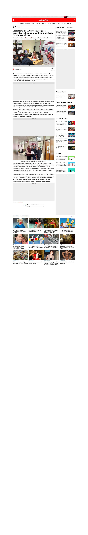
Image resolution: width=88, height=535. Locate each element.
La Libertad (21, 202)
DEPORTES (50, 23)
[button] (13, 20)
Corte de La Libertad (29, 37)
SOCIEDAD (38, 23)
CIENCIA (46, 23)
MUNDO (42, 23)
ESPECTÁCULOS (56, 23)
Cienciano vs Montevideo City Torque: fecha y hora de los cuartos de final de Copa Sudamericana (61, 107)
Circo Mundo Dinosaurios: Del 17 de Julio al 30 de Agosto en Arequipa (61, 148)
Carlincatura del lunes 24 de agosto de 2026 (61, 96)
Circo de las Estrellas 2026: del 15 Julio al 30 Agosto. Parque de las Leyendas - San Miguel (61, 123)
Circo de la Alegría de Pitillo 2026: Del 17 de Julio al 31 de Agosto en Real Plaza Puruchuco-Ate (61, 142)
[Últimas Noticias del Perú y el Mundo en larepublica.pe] (44, 20)
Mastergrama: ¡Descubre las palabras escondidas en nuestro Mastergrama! (62, 158)
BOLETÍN (69, 23)
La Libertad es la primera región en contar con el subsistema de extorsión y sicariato (61, 39)
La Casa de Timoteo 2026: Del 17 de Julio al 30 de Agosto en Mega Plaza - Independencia (61, 136)
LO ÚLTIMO (19, 23)
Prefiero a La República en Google (33, 205)
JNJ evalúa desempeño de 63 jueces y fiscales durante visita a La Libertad (61, 45)
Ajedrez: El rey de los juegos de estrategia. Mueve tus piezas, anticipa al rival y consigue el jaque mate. (61, 170)
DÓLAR (62, 23)
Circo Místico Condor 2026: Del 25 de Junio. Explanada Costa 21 (61, 129)
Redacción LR (18, 69)
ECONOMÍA (33, 23)
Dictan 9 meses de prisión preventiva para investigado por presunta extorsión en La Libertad (62, 33)
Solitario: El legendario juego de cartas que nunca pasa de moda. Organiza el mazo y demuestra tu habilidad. (62, 164)
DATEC (65, 23)
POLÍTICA (24, 23)
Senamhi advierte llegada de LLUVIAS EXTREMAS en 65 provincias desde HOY (62, 113)
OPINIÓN (28, 23)
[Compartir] (52, 68)
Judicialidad (17, 27)
